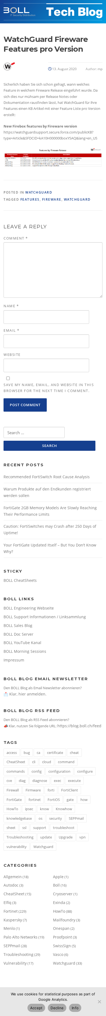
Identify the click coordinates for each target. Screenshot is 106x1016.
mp (100, 69)
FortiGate (14, 799)
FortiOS (54, 799)
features (30, 199)
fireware (51, 199)
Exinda (59, 902)
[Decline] (99, 1001)
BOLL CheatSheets (20, 580)
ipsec (29, 808)
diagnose (39, 780)
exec (57, 780)
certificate (55, 752)
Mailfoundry (64, 919)
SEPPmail (76, 818)
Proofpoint (62, 937)
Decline (57, 1008)
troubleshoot (63, 827)
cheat (74, 752)
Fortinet (11, 911)
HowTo (12, 808)
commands (16, 771)
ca (38, 752)
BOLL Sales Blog (18, 625)
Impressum (14, 660)
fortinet (35, 799)
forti (51, 790)
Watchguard (38, 192)
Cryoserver (63, 893)
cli (33, 761)
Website (12, 354)
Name (11, 305)
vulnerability (17, 846)
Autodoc (11, 885)
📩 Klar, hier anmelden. (25, 694)
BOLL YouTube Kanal (22, 642)
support (39, 827)
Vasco (58, 954)
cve (9, 780)
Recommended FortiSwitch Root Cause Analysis (47, 476)
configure (85, 771)
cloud (46, 761)
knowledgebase (19, 818)
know (44, 808)
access (12, 752)
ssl (24, 827)
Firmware (33, 790)
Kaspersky (13, 919)
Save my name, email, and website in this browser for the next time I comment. (49, 387)
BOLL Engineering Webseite (29, 608)
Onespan (61, 928)
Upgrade (66, 837)
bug (27, 752)
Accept (36, 1008)
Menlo (9, 928)
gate (70, 799)
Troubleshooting (20, 837)
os (40, 818)
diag (22, 780)
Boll (56, 885)
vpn (82, 837)
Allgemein (13, 876)
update (46, 837)
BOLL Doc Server (18, 634)
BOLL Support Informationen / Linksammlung (45, 616)
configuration (59, 771)
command (66, 761)
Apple (58, 876)
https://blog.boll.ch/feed (79, 725)
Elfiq (7, 902)
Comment (16, 238)
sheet (11, 827)
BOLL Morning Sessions (25, 651)
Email (12, 330)
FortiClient (69, 790)
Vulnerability (15, 963)
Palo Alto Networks (21, 937)
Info (75, 1008)
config (37, 771)
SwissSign (62, 945)
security (55, 818)
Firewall (13, 790)
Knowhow (64, 808)
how (84, 799)
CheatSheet (16, 761)
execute (74, 780)
